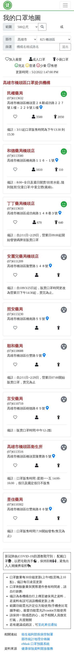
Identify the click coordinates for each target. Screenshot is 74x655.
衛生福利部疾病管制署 (37, 634)
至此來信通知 (47, 624)
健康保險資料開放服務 (37, 648)
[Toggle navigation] (65, 5)
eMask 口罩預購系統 (36, 644)
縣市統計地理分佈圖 (36, 639)
